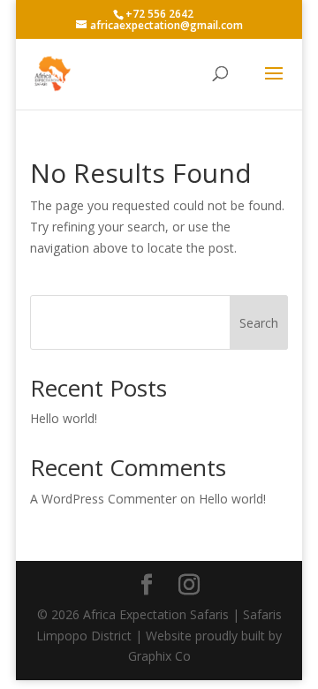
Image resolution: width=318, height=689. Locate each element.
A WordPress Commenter (103, 498)
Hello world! (63, 418)
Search (258, 322)
